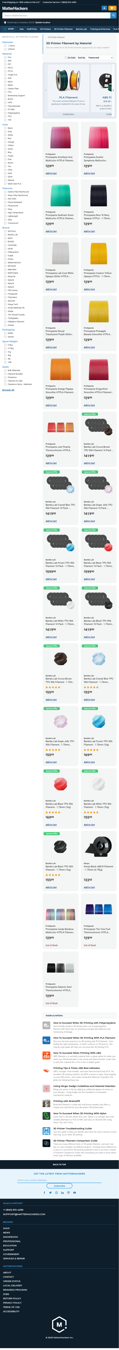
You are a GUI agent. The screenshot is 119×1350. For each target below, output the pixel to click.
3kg (9, 355)
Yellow (11, 145)
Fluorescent (13, 205)
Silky (10, 220)
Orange (11, 142)
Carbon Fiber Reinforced (18, 192)
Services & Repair (14, 1258)
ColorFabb (12, 245)
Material (7, 53)
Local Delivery (12, 1285)
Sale (22, 29)
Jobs (6, 1294)
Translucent (13, 223)
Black (10, 128)
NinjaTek (11, 276)
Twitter (50, 1192)
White (10, 135)
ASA (9, 78)
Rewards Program (15, 1289)
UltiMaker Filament (16, 321)
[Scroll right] (113, 90)
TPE (9, 120)
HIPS (10, 102)
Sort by (81, 57)
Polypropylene (14, 113)
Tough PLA (12, 75)
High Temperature (15, 212)
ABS (9, 61)
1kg (9, 352)
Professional (12, 1241)
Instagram (56, 1192)
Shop (6, 1228)
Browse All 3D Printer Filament (20, 37)
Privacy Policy (12, 1302)
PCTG (10, 71)
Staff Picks (32, 29)
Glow (10, 209)
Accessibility (11, 1311)
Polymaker (12, 297)
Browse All (8, 390)
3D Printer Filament (63, 29)
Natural (11, 180)
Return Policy (12, 1298)
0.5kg (10, 345)
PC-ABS (11, 109)
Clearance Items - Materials (20, 384)
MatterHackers (14, 262)
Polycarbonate (14, 106)
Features (7, 188)
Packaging (8, 329)
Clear (10, 170)
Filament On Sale (15, 381)
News (6, 1232)
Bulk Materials (14, 370)
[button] (59, 22)
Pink (10, 159)
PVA (9, 92)
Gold (10, 173)
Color (5, 124)
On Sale (72, 57)
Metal (10, 85)
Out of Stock (52, 945)
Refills (10, 333)
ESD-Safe (12, 199)
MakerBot (12, 269)
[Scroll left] (45, 90)
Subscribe (59, 1186)
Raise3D (11, 301)
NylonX (11, 287)
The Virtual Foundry (16, 315)
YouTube (74, 1192)
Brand (5, 227)
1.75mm (11, 46)
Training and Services (100, 29)
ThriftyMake (13, 318)
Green (10, 149)
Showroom (10, 1237)
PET (9, 64)
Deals (5, 366)
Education (10, 1245)
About (7, 1272)
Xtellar (10, 311)
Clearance (12, 377)
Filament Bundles (15, 374)
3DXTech (12, 231)
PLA (9, 57)
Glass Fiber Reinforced (18, 195)
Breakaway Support (16, 95)
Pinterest (68, 1192)
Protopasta (12, 294)
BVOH (10, 99)
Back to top (59, 1164)
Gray (10, 131)
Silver (10, 176)
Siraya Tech (13, 304)
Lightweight (13, 216)
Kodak (10, 255)
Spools (11, 337)
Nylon (10, 82)
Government (11, 1254)
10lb (9, 362)
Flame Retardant (15, 202)
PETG (10, 68)
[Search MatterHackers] (113, 15)
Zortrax (11, 325)
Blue (10, 152)
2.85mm (11, 49)
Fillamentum (13, 252)
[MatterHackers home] (15, 9)
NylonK (11, 283)
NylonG (11, 280)
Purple (10, 156)
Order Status (11, 1281)
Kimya (10, 259)
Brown (10, 163)
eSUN (10, 249)
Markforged (13, 273)
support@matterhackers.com (24, 1214)
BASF (10, 238)
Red (9, 138)
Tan (9, 166)
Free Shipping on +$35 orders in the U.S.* (21, 2)
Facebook (44, 1192)
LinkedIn (62, 1192)
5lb (9, 359)
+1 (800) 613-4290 (68, 2)
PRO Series (13, 290)
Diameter (7, 42)
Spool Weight (10, 341)
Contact (8, 1277)
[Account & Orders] (104, 8)
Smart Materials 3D (16, 308)
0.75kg (11, 348)
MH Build (12, 266)
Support (8, 1250)
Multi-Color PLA (14, 184)
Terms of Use (11, 1307)
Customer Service (51, 2)
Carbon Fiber (13, 88)
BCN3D (11, 241)
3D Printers (45, 29)
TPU (9, 116)
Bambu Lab (81, 29)
